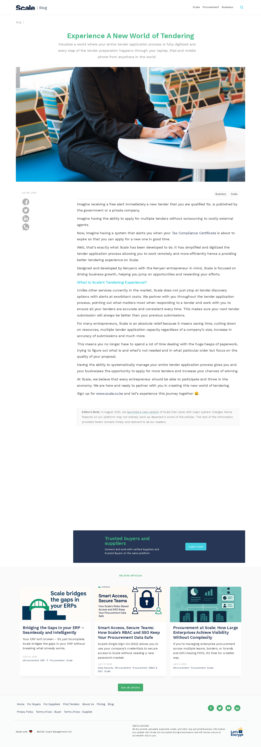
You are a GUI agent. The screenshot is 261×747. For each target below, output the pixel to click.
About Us (88, 704)
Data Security (105, 667)
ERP (43, 660)
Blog (43, 8)
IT (47, 660)
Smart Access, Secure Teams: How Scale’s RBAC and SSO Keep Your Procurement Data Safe (129, 632)
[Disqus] (158, 476)
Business (227, 7)
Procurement (211, 7)
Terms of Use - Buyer (48, 711)
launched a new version (143, 412)
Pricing (101, 704)
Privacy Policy (25, 711)
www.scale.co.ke (109, 393)
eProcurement (31, 660)
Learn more (196, 546)
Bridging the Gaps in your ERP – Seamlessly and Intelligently (53, 630)
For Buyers (34, 704)
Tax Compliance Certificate (194, 233)
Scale (196, 7)
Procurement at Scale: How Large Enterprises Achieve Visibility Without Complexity (205, 632)
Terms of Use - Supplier (78, 711)
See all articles (130, 687)
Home (20, 704)
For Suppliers (52, 704)
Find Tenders (71, 704)
